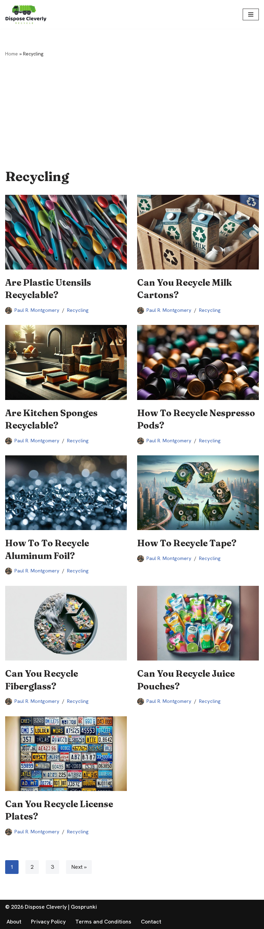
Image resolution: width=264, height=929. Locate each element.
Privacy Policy (48, 921)
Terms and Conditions (103, 921)
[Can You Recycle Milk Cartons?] (198, 232)
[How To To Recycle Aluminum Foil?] (66, 492)
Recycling (78, 310)
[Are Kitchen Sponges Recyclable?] (66, 362)
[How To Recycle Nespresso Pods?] (198, 362)
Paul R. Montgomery (36, 310)
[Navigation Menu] (251, 14)
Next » (79, 866)
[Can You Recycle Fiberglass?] (66, 623)
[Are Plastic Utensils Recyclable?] (66, 232)
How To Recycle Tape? (186, 543)
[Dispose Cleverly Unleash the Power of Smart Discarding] (25, 14)
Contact (151, 921)
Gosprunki (84, 906)
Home (11, 54)
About (14, 921)
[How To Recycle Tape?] (198, 492)
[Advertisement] (132, 110)
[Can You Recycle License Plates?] (66, 753)
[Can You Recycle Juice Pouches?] (198, 623)
